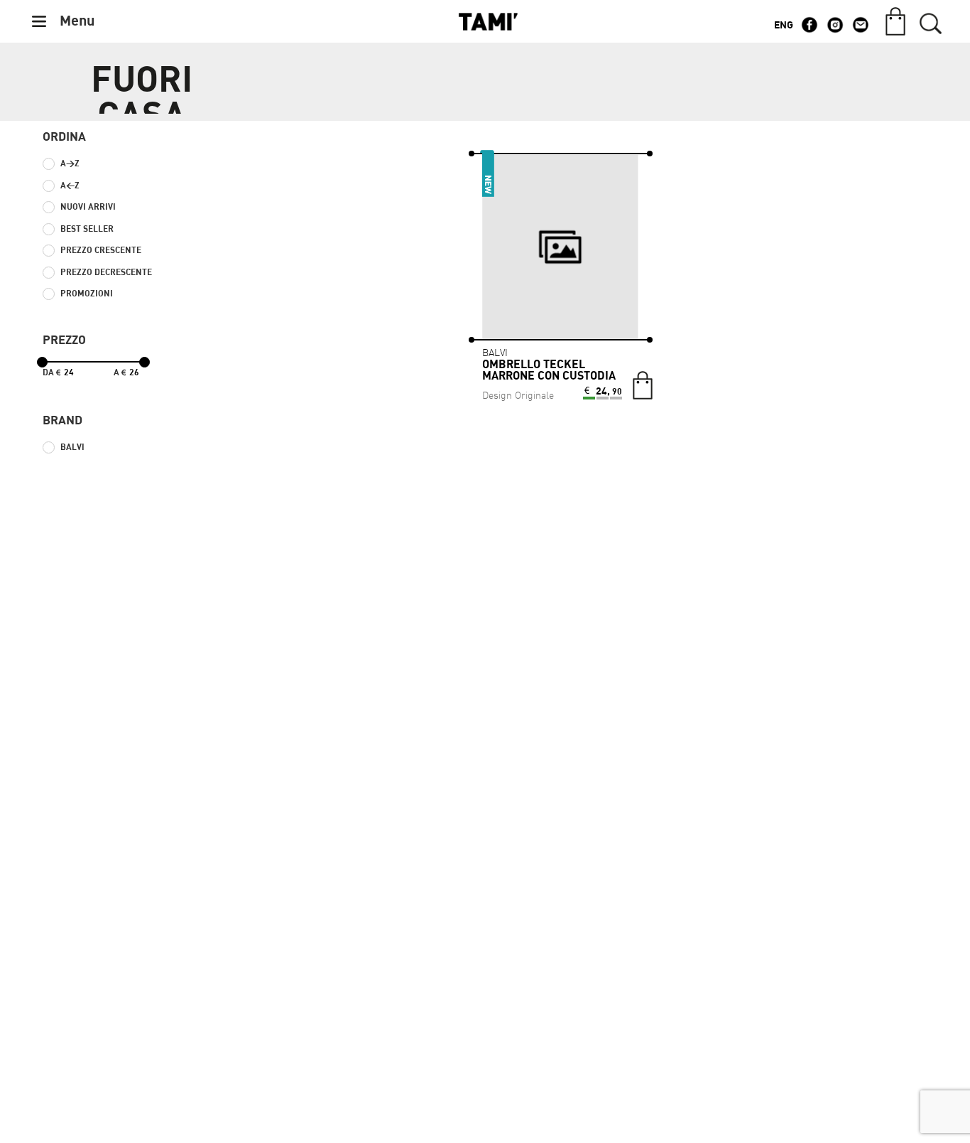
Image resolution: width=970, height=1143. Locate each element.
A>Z (70, 163)
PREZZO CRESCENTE (100, 250)
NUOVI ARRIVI (88, 207)
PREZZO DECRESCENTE (106, 272)
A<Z (70, 185)
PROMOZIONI (86, 294)
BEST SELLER (87, 229)
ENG (783, 25)
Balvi (72, 447)
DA (51, 372)
